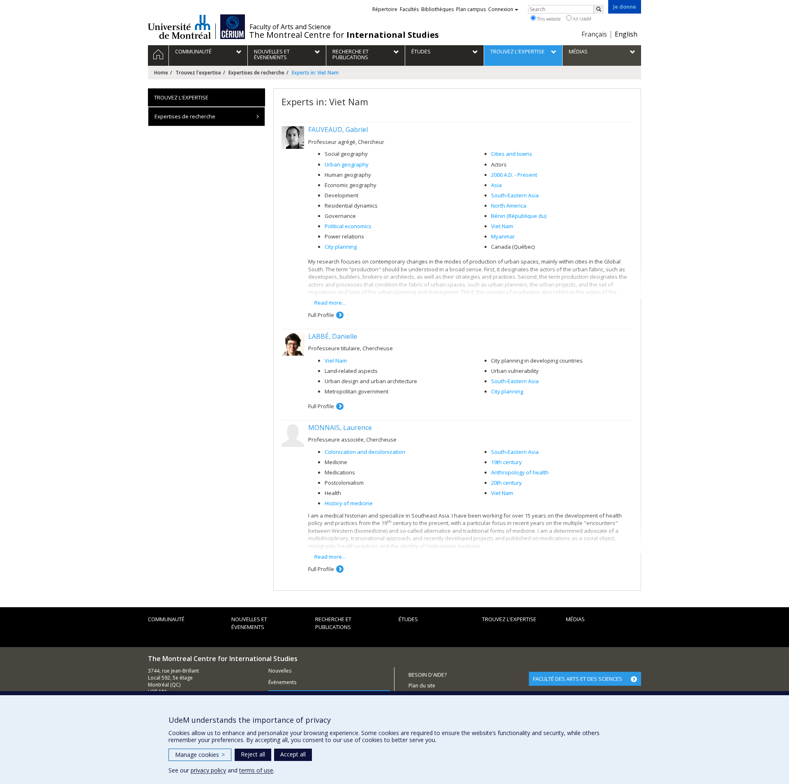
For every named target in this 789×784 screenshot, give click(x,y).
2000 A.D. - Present (514, 174)
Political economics (348, 226)
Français (594, 34)
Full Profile (321, 315)
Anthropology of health (520, 472)
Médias (575, 619)
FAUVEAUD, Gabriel (338, 129)
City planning (341, 246)
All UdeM (581, 19)
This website (548, 19)
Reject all (253, 754)
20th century (506, 482)
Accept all (293, 754)
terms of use (256, 770)
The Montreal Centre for (344, 35)
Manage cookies (200, 755)
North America (508, 205)
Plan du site (421, 685)
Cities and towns (511, 153)
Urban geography (347, 164)
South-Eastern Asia (515, 195)
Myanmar (503, 236)
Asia (496, 185)
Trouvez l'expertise (198, 72)
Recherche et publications (333, 623)
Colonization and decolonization (365, 452)
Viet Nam (502, 226)
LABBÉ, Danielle (332, 336)
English (626, 34)
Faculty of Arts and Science (290, 26)
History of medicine (349, 503)
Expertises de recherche (256, 72)
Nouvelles (279, 670)
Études (408, 619)
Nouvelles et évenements (249, 623)
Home (161, 72)
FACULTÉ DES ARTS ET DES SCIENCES (577, 678)
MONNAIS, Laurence (340, 427)
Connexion (500, 9)
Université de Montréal (179, 26)
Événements (282, 682)
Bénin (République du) (518, 216)
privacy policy (208, 770)
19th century (506, 462)
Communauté (166, 619)
